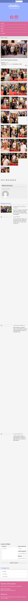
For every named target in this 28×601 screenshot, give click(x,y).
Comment (4, 546)
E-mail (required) (22, 551)
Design (3, 574)
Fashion (4, 576)
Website (20, 556)
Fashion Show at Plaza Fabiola (19, 207)
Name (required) (22, 546)
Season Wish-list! (18, 434)
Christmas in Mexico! (19, 325)
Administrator (9, 64)
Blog (6, 37)
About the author (6, 189)
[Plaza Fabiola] (14, 7)
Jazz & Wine (16, 217)
